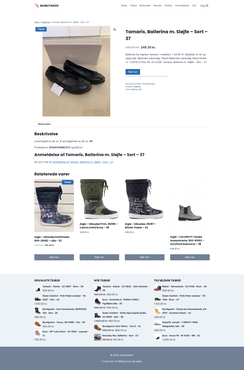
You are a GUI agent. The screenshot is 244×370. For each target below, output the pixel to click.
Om (194, 5)
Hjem (36, 22)
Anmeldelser (182, 5)
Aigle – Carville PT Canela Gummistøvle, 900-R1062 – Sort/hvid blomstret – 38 (187, 240)
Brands (158, 5)
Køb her (133, 71)
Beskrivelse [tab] (44, 124)
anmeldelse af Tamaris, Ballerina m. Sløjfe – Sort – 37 (83, 162)
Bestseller (145, 5)
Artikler (168, 5)
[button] (114, 29)
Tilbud (133, 5)
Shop (124, 5)
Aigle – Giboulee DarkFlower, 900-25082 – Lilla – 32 (52, 238)
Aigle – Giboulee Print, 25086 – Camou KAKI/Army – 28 (99, 225)
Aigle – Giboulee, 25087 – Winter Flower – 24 (140, 225)
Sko (140, 89)
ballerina (46, 22)
